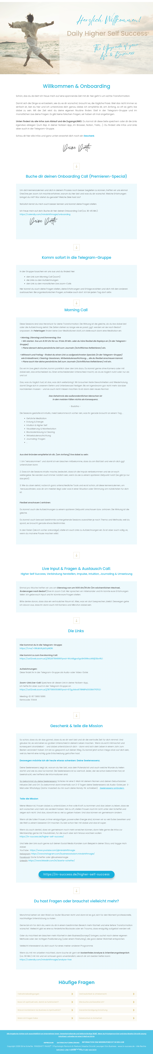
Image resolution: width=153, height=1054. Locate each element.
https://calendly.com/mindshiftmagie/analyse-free (46, 959)
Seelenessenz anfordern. (112, 788)
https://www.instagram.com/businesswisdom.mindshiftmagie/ (63, 853)
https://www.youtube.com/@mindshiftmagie (52, 850)
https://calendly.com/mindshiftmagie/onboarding (45, 214)
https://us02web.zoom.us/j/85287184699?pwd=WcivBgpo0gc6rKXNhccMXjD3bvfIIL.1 (61, 658)
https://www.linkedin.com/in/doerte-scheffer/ (51, 860)
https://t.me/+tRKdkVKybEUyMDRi (36, 648)
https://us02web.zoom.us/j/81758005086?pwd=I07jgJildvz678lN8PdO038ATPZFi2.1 (60, 689)
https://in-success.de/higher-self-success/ (42, 836)
